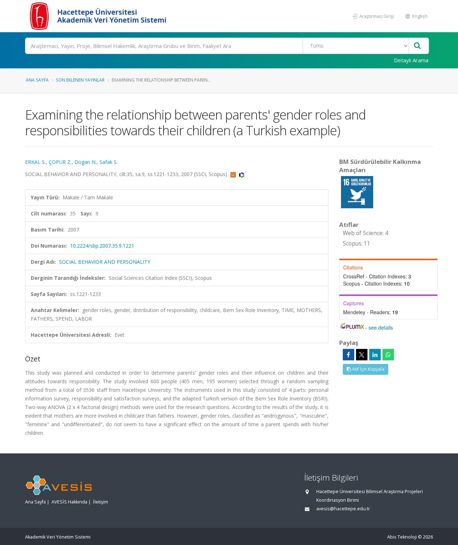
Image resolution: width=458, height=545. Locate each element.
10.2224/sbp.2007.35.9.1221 (102, 245)
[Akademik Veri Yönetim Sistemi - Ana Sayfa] (40, 16)
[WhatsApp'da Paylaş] (388, 354)
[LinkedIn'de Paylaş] (375, 354)
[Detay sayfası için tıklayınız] (357, 191)
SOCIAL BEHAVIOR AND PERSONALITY (104, 261)
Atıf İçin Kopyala (367, 369)
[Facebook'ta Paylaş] (348, 354)
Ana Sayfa (37, 80)
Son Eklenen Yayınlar (80, 80)
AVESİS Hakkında (69, 502)
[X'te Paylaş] (361, 354)
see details (381, 327)
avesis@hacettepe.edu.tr (343, 509)
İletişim (100, 502)
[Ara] (417, 46)
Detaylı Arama (411, 60)
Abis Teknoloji (402, 537)
